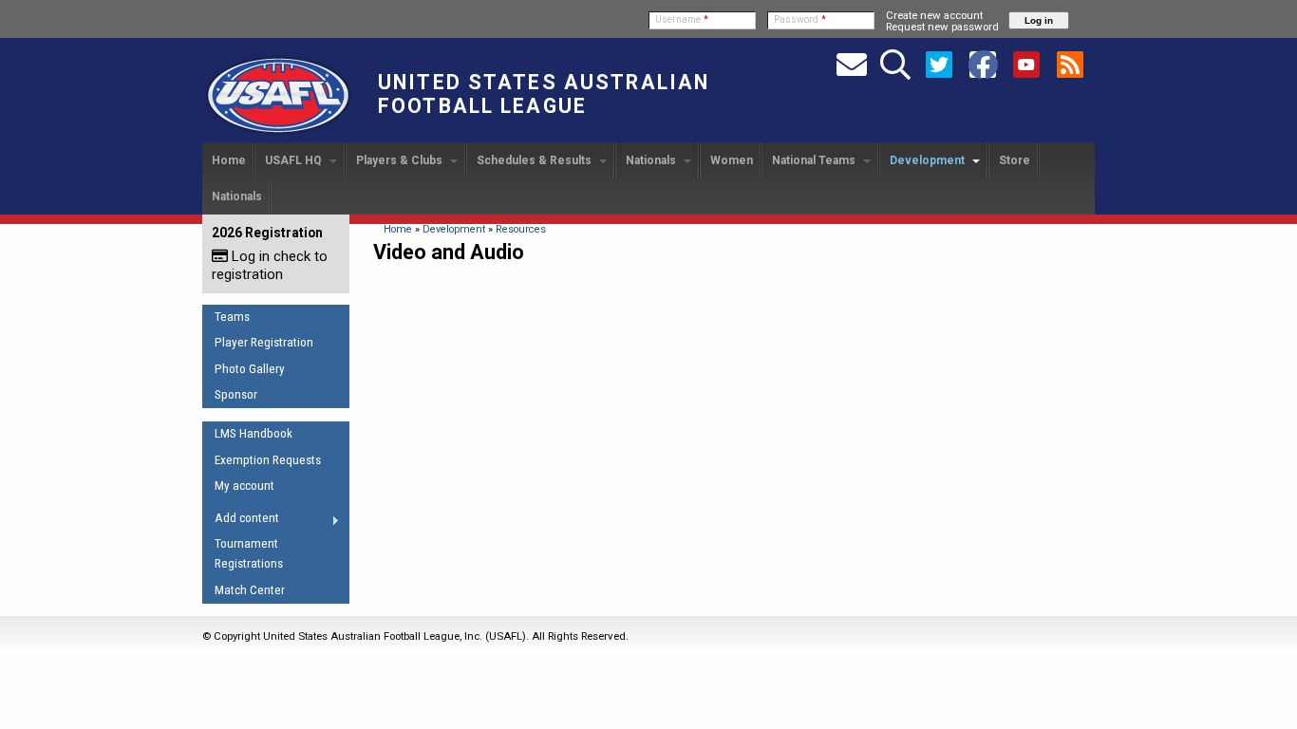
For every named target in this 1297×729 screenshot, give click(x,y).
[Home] (278, 133)
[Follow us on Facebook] (983, 63)
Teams (232, 316)
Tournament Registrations (249, 553)
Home (229, 160)
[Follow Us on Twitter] (939, 63)
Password (800, 19)
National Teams (815, 160)
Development (929, 160)
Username (681, 19)
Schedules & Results (535, 160)
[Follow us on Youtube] (1026, 63)
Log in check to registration (270, 265)
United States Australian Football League (543, 94)
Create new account (934, 15)
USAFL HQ (295, 160)
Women (731, 160)
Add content (240, 521)
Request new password (942, 26)
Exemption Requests (268, 460)
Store (1014, 160)
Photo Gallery (250, 369)
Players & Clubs (400, 160)
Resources (521, 229)
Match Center (250, 590)
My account (244, 485)
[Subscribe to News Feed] (1070, 63)
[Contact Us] (852, 63)
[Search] (895, 63)
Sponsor (236, 394)
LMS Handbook (253, 433)
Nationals (652, 160)
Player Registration (264, 342)
